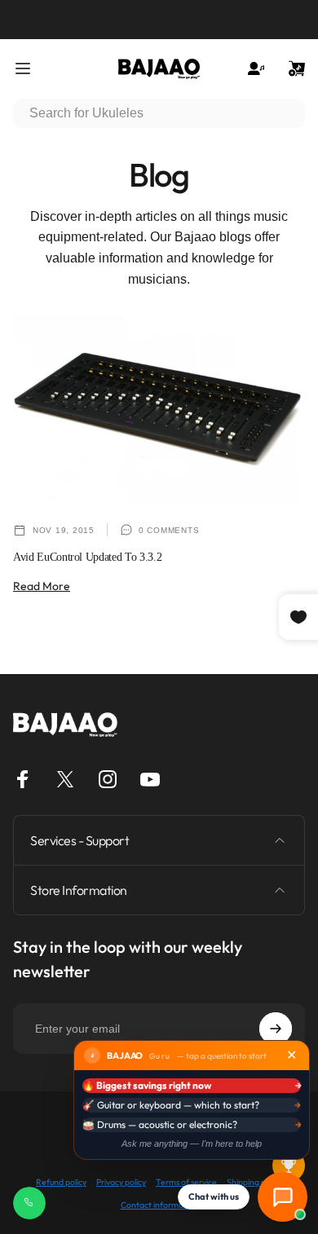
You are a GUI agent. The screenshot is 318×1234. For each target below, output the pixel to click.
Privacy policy (121, 1182)
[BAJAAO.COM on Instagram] (107, 779)
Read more (41, 586)
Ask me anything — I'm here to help (191, 1143)
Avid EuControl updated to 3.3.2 (87, 557)
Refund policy (61, 1182)
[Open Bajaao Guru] (282, 1197)
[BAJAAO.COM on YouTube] (150, 779)
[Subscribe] (275, 1028)
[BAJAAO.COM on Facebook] (23, 779)
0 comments (169, 530)
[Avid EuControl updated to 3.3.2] (159, 411)
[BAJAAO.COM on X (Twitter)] (65, 779)
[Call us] (29, 1203)
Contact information (159, 1205)
